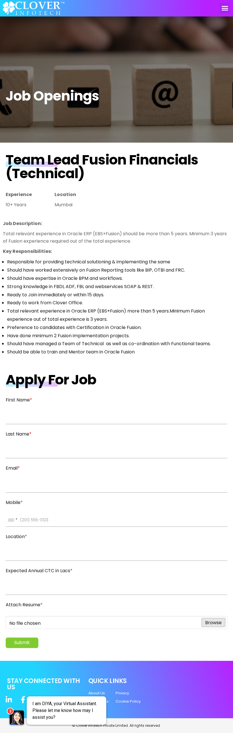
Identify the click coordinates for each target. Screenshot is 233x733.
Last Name (19, 434)
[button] (225, 8)
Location (16, 536)
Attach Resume (24, 604)
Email (13, 468)
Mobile (14, 502)
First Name (19, 400)
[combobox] (12, 520)
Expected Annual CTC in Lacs (39, 570)
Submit (22, 642)
